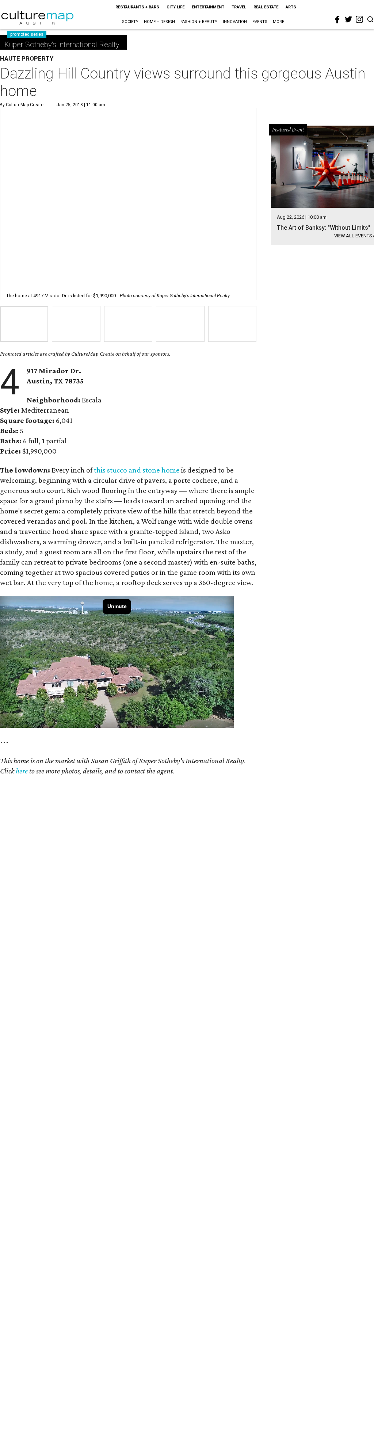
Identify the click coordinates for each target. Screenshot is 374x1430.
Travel (239, 7)
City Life (175, 7)
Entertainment (208, 7)
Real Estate (265, 7)
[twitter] (348, 19)
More (278, 21)
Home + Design (159, 21)
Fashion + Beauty (198, 21)
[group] (24, 324)
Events (259, 21)
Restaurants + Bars (137, 7)
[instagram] (359, 19)
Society (130, 21)
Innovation (235, 21)
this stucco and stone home (137, 470)
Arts (291, 7)
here (22, 770)
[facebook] (337, 20)
